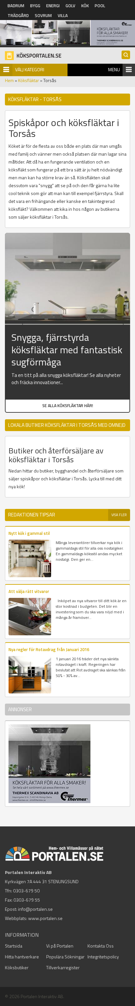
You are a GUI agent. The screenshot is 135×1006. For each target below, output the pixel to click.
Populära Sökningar (65, 956)
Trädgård (18, 15)
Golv (70, 5)
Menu (114, 69)
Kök (85, 5)
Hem (9, 80)
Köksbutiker (17, 967)
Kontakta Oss (100, 945)
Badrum (16, 5)
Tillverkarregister (63, 967)
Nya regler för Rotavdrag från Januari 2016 (49, 649)
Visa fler (119, 514)
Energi (53, 5)
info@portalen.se (35, 909)
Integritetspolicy (103, 956)
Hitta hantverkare (22, 956)
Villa (63, 15)
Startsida (13, 945)
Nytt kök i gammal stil (29, 533)
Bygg (35, 5)
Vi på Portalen (59, 945)
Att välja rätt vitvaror (29, 591)
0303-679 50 (26, 890)
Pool (100, 5)
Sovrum (43, 15)
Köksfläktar (28, 80)
